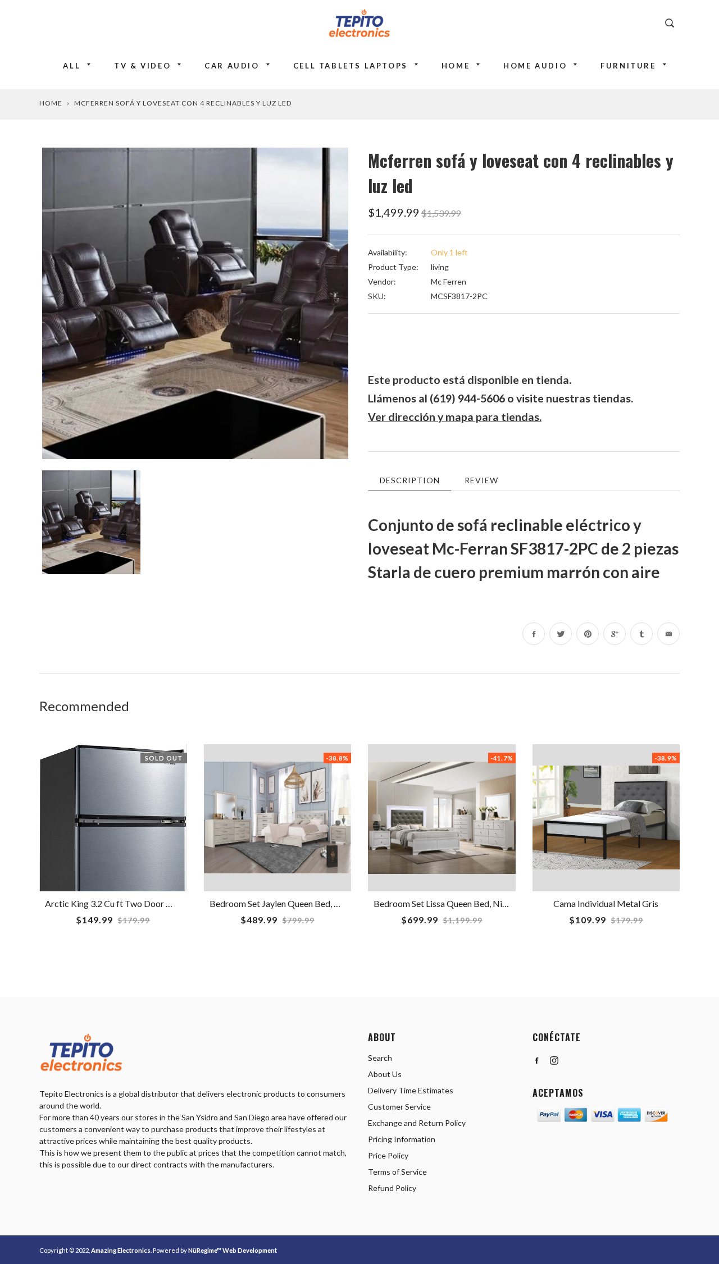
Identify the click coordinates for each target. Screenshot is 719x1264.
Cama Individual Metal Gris (605, 903)
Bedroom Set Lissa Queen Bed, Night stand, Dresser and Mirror (495, 903)
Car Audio (231, 65)
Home (456, 65)
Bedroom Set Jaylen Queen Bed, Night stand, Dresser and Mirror (333, 903)
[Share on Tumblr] (641, 633)
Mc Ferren (448, 281)
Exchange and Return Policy (417, 1123)
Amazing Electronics (121, 1250)
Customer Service (399, 1106)
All (71, 65)
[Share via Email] (668, 633)
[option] (195, 303)
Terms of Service (397, 1171)
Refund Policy (392, 1188)
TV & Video (142, 65)
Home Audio (535, 65)
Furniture (628, 65)
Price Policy (388, 1155)
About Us (385, 1074)
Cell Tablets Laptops (350, 65)
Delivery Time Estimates (410, 1090)
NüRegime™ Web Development (232, 1250)
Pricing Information (401, 1139)
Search (380, 1058)
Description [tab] (410, 480)
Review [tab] (481, 480)
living (440, 267)
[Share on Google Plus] (614, 633)
